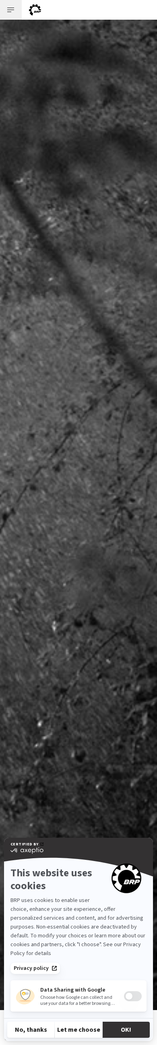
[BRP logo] (35, 10)
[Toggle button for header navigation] (11, 10)
